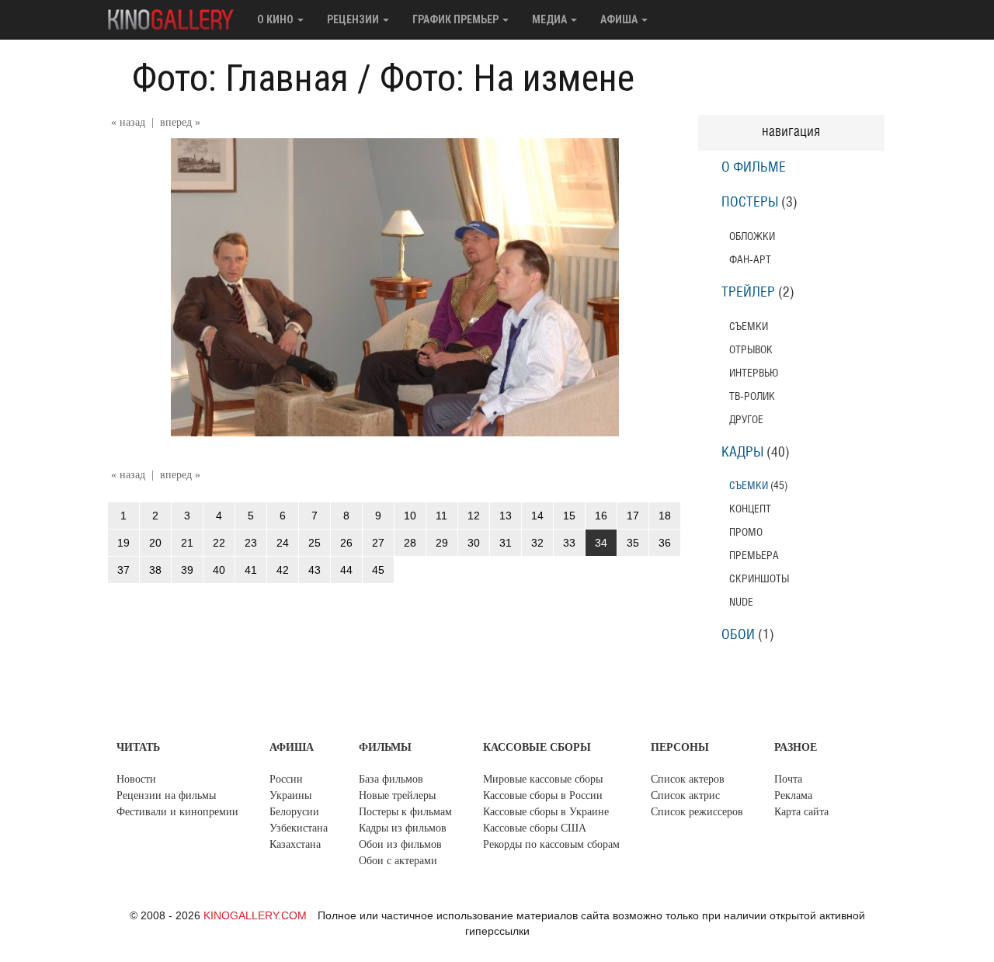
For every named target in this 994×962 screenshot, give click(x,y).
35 (633, 543)
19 (123, 543)
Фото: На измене (507, 78)
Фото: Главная (240, 78)
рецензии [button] (354, 19)
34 (601, 543)
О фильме (753, 167)
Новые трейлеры (397, 795)
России (286, 779)
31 (505, 543)
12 (473, 515)
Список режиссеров (697, 812)
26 (346, 543)
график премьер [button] (456, 19)
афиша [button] (620, 19)
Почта (788, 779)
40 (219, 570)
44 (346, 570)
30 (473, 543)
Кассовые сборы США (534, 828)
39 (187, 570)
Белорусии (294, 812)
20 (155, 543)
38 (155, 570)
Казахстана (295, 844)
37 (123, 570)
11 (441, 515)
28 (410, 543)
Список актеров (688, 779)
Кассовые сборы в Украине (546, 812)
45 (378, 570)
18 (665, 515)
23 (251, 543)
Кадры (742, 452)
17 (633, 515)
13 (505, 515)
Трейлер (748, 293)
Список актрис (685, 795)
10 (410, 515)
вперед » (180, 122)
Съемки (748, 486)
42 (282, 570)
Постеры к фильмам (405, 812)
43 (314, 570)
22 (219, 543)
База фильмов (391, 779)
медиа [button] (550, 19)
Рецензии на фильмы (166, 795)
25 (314, 543)
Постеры (749, 202)
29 (442, 543)
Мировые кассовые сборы (543, 779)
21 (187, 543)
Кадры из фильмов (403, 828)
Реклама (793, 795)
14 (537, 515)
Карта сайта (801, 812)
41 (251, 570)
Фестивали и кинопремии (177, 812)
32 (537, 543)
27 (378, 543)
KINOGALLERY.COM (255, 915)
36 (665, 543)
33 (569, 543)
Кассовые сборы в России (543, 795)
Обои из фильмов (400, 844)
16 (601, 515)
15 (569, 515)
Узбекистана (298, 828)
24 (282, 543)
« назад (128, 122)
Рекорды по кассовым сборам (551, 844)
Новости (136, 779)
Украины (290, 795)
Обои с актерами (398, 860)
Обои (738, 635)
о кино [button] (276, 19)
